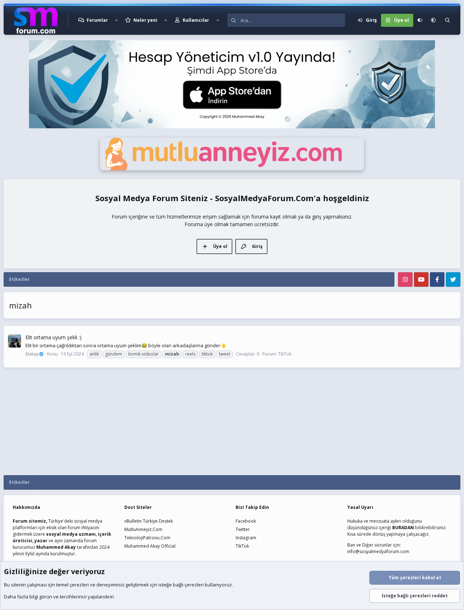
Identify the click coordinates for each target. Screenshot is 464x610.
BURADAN (403, 527)
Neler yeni (145, 20)
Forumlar (97, 20)
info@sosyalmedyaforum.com (378, 551)
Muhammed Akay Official (149, 546)
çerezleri (79, 584)
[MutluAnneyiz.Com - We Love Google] (232, 168)
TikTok (284, 354)
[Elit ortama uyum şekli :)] (14, 341)
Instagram (246, 538)
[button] (116, 20)
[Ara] (447, 20)
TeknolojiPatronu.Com (147, 538)
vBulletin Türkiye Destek (148, 521)
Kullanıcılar (196, 20)
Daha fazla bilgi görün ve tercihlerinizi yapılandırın (59, 596)
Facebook (246, 521)
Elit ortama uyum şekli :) (53, 337)
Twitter (243, 529)
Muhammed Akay (56, 547)
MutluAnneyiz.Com (143, 529)
